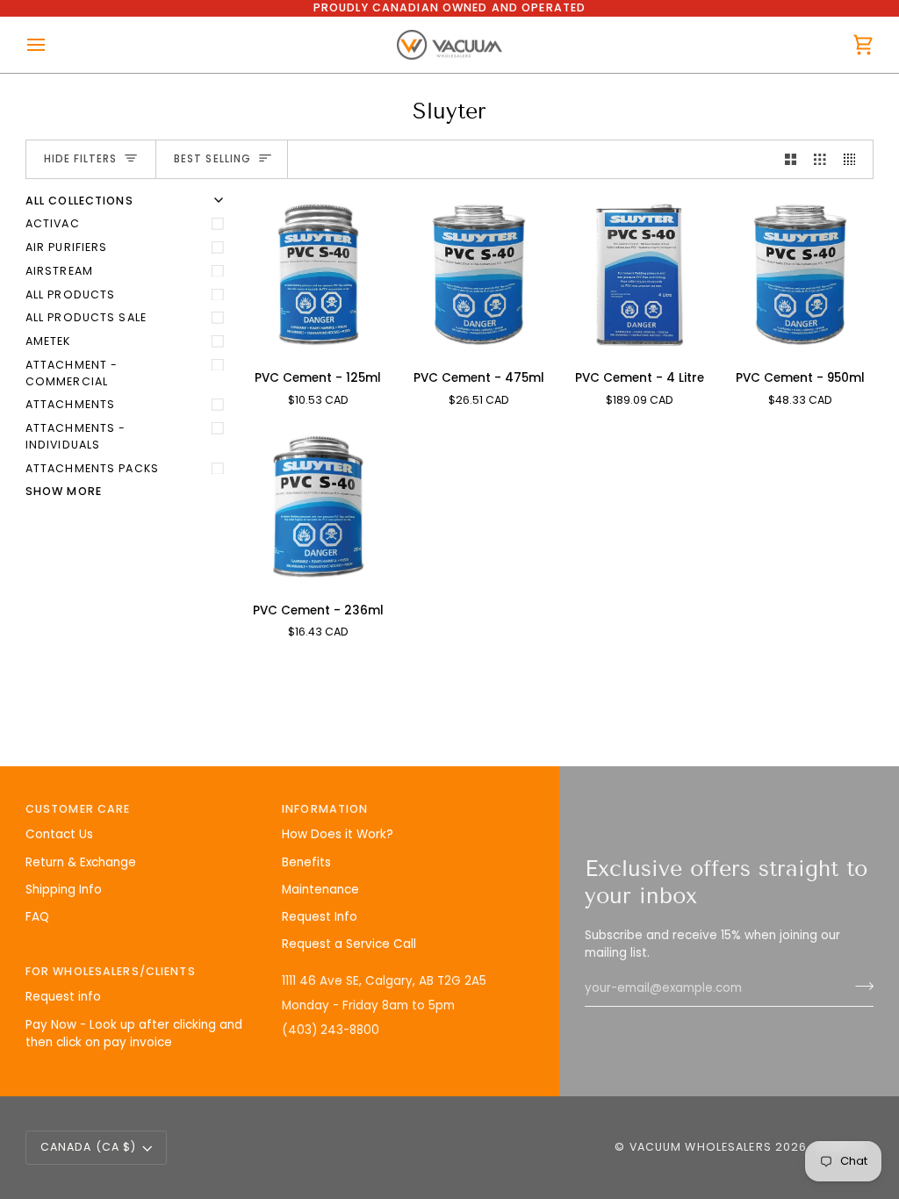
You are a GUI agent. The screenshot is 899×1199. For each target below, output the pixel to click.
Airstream (59, 270)
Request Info (319, 916)
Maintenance (320, 889)
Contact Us (59, 834)
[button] (403, 968)
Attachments (70, 404)
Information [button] (325, 808)
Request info (63, 996)
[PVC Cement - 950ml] (800, 274)
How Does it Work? (337, 834)
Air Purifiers (66, 247)
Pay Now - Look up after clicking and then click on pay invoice (133, 1033)
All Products (70, 294)
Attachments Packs (92, 468)
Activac (52, 223)
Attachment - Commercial (72, 373)
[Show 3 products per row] (820, 159)
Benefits (306, 862)
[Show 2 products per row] (791, 159)
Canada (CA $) (88, 1146)
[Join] (859, 987)
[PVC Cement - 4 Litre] (639, 274)
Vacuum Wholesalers (700, 1146)
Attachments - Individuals (75, 436)
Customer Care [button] (78, 808)
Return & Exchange (80, 862)
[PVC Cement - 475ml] (479, 274)
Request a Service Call (349, 944)
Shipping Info (63, 889)
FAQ (37, 916)
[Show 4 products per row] (854, 159)
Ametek (48, 341)
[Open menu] (51, 45)
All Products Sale (86, 317)
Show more (63, 491)
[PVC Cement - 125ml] (318, 274)
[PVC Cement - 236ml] (318, 506)
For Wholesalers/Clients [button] (110, 971)
